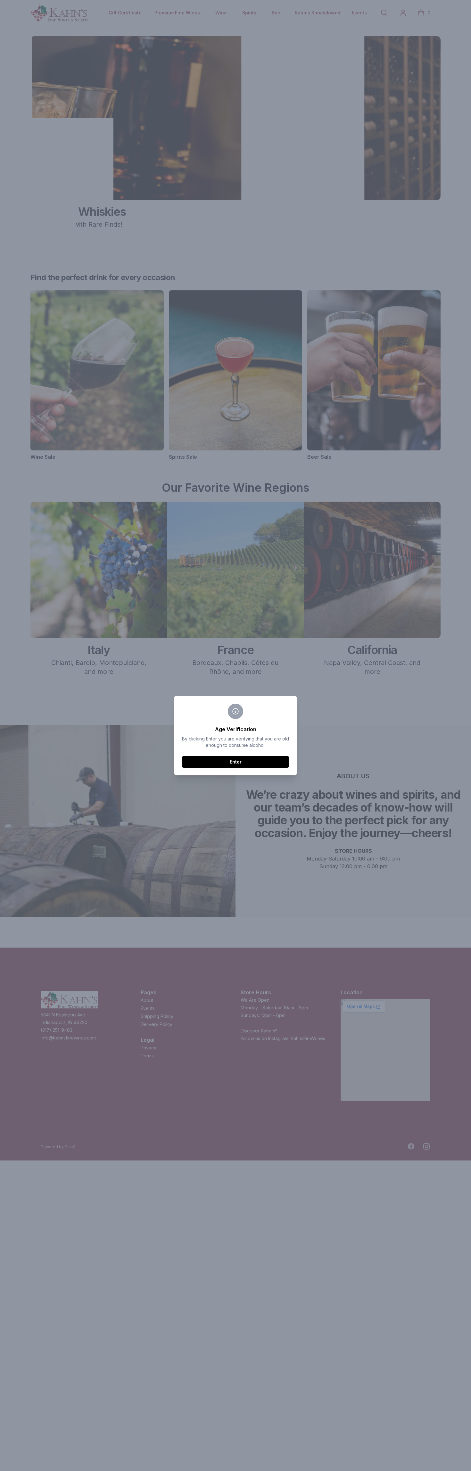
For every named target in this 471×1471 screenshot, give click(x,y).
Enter (236, 761)
